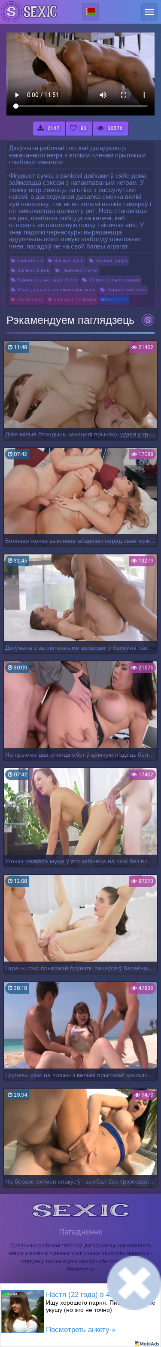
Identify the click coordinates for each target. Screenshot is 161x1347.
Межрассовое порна (113, 280)
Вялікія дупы (69, 260)
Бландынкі (29, 260)
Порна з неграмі (125, 290)
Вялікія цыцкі (110, 260)
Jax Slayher (29, 299)
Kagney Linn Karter (74, 299)
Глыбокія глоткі (79, 270)
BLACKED (117, 299)
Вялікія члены (33, 270)
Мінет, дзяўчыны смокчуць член (56, 290)
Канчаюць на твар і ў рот (47, 280)
